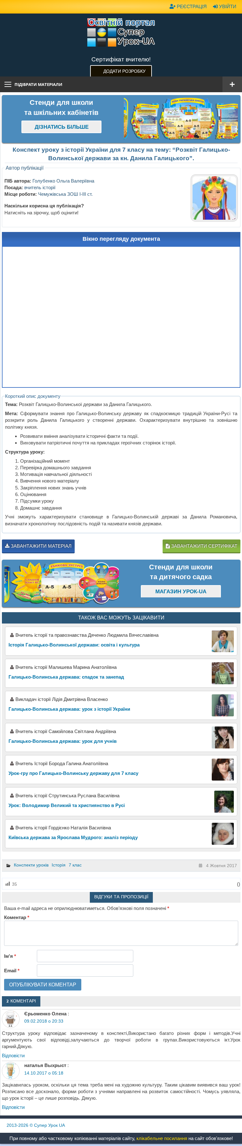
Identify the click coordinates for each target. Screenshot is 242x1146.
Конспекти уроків (31, 864)
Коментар (16, 917)
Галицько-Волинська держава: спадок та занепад (66, 677)
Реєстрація (191, 6)
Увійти (227, 6)
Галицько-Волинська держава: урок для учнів (63, 741)
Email (12, 970)
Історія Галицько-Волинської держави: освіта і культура (74, 644)
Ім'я (10, 956)
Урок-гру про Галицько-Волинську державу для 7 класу (73, 773)
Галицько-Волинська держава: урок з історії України (69, 709)
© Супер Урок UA (36, 1125)
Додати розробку (124, 71)
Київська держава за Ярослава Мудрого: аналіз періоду (73, 837)
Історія (59, 864)
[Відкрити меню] (232, 84)
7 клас (75, 864)
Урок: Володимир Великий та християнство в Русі (67, 805)
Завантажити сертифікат (203, 546)
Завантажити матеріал (40, 546)
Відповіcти (13, 1055)
